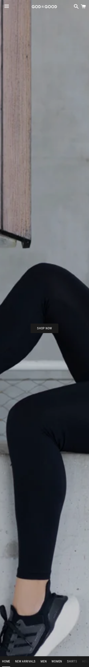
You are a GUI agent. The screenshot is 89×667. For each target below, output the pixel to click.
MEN (44, 661)
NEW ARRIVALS (25, 661)
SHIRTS (72, 661)
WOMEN (57, 661)
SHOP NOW (44, 328)
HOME (6, 661)
